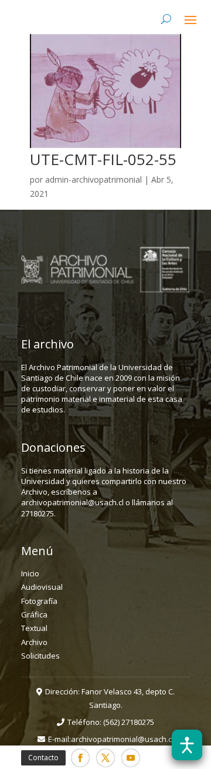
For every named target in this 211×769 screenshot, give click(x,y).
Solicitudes (40, 655)
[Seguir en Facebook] (80, 758)
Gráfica (34, 614)
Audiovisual (42, 587)
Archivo (34, 642)
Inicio (30, 573)
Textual (34, 628)
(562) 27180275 (128, 722)
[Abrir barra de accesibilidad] (187, 745)
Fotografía (39, 601)
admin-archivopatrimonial (93, 179)
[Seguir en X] (105, 758)
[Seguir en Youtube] (130, 758)
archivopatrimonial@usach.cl (122, 739)
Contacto (43, 758)
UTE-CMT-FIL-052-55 (103, 159)
